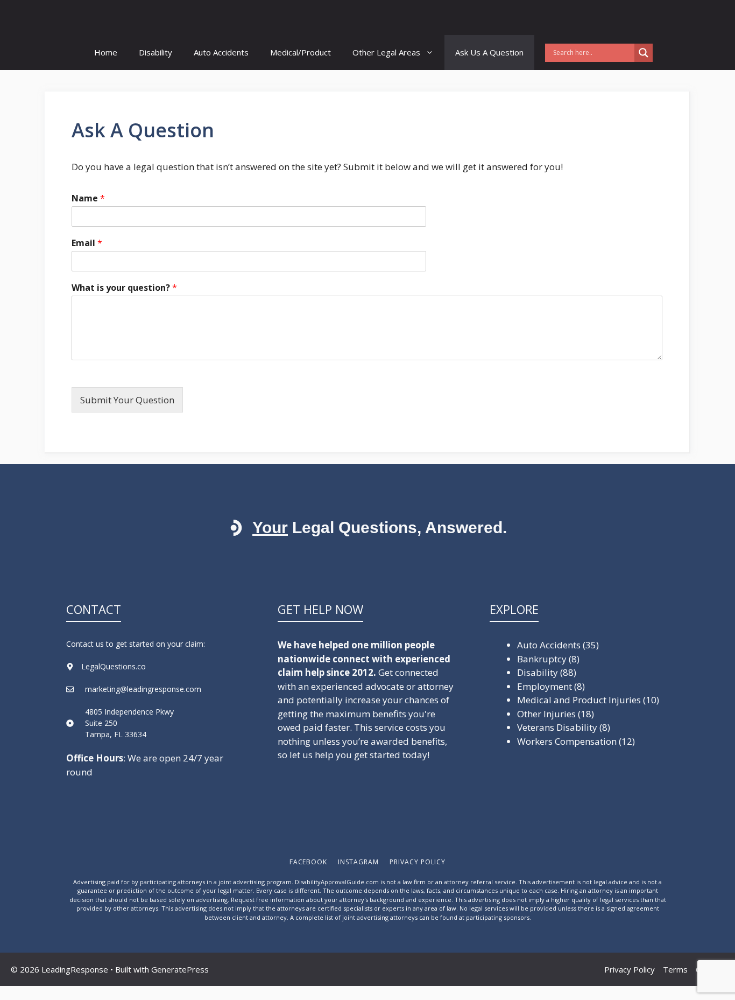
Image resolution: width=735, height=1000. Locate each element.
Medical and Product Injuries (579, 700)
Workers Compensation (567, 741)
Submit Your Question (127, 400)
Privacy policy (418, 861)
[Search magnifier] (643, 53)
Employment (544, 686)
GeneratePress (180, 969)
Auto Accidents (221, 52)
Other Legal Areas (386, 52)
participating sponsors (497, 917)
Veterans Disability (557, 727)
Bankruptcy (542, 659)
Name (88, 198)
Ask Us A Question (489, 52)
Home (105, 52)
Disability (155, 52)
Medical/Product (300, 52)
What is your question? (124, 287)
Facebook (308, 861)
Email (87, 243)
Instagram (358, 861)
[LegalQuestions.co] (136, 17)
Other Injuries (546, 714)
